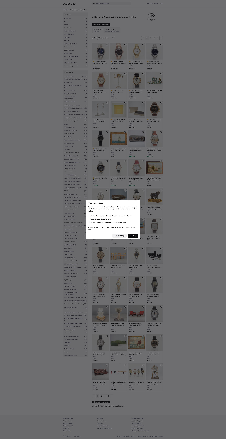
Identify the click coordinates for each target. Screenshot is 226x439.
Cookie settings (119, 236)
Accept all (133, 236)
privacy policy (108, 227)
